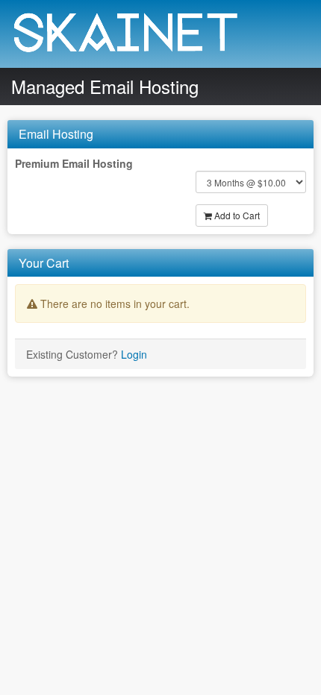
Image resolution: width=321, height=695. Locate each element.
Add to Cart (236, 215)
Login (134, 354)
